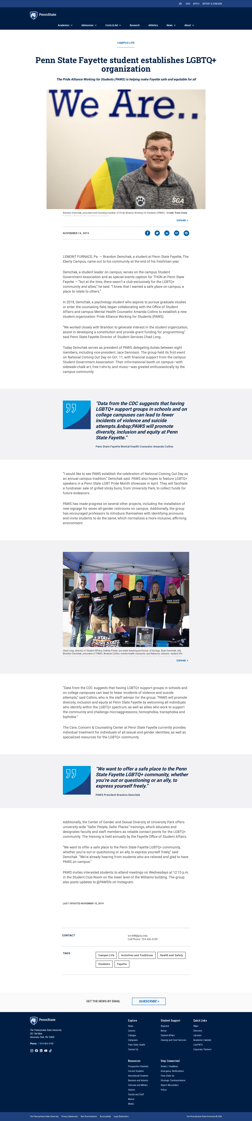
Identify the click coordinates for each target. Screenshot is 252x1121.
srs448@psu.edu (138, 935)
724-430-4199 (149, 939)
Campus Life (126, 42)
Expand (181, 220)
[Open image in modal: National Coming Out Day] (126, 599)
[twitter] (157, 233)
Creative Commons (98, 215)
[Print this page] (186, 233)
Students (104, 964)
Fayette (122, 964)
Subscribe (148, 1001)
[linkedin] (166, 233)
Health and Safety (171, 955)
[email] (176, 233)
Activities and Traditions (137, 955)
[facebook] (147, 233)
